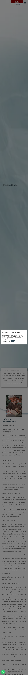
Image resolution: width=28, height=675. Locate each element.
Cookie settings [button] (6, 341)
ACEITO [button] (13, 341)
